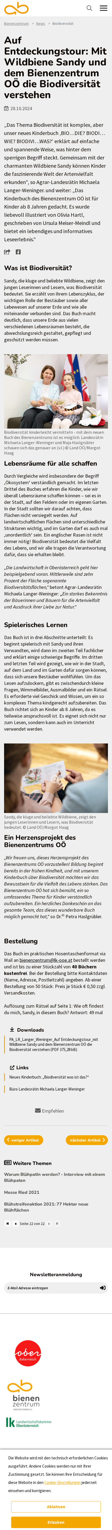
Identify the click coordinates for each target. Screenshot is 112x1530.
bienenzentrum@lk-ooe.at (46, 960)
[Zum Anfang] (8, 1224)
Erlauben (56, 1522)
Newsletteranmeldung (56, 1274)
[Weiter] (49, 1224)
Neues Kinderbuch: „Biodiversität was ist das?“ (49, 1077)
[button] (9, 251)
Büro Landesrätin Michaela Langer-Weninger (47, 1089)
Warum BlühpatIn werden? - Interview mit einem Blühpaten (54, 1177)
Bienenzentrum (16, 23)
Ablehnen (56, 1506)
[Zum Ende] (57, 1224)
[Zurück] (15, 1224)
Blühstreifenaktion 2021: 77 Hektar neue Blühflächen (46, 1207)
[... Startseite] (19, 8)
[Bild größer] (56, 391)
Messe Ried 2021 (21, 1192)
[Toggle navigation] (90, 8)
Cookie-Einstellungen (62, 1482)
